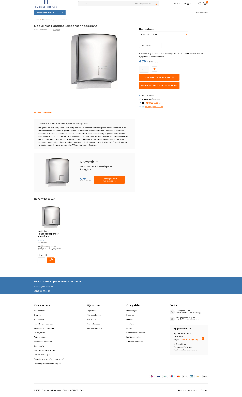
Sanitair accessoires (134, 341)
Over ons (37, 315)
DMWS (75, 390)
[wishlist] (199, 4)
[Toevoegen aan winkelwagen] (51, 260)
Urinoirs (129, 319)
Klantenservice (202, 12)
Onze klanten (39, 346)
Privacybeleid (39, 333)
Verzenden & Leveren (43, 341)
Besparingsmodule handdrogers (47, 363)
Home (36, 20)
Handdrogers (132, 310)
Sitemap (204, 390)
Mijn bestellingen (94, 315)
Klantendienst (39, 310)
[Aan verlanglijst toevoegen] (154, 69)
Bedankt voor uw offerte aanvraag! (49, 359)
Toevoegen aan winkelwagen (109, 179)
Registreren (92, 310)
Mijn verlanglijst (93, 324)
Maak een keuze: (147, 29)
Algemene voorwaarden (44, 328)
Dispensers (130, 315)
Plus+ (82, 390)
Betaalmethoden (41, 337)
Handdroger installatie (43, 324)
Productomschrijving (43, 112)
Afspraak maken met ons (44, 350)
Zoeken (156, 3)
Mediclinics (43, 30)
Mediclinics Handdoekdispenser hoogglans (48, 233)
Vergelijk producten (95, 328)
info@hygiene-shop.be (154, 107)
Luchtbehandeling (133, 337)
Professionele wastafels (136, 333)
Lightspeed (57, 390)
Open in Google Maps (190, 339)
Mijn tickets (91, 319)
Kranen (129, 328)
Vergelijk (44, 255)
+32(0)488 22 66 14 (153, 103)
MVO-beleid (39, 319)
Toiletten (130, 324)
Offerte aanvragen (42, 355)
